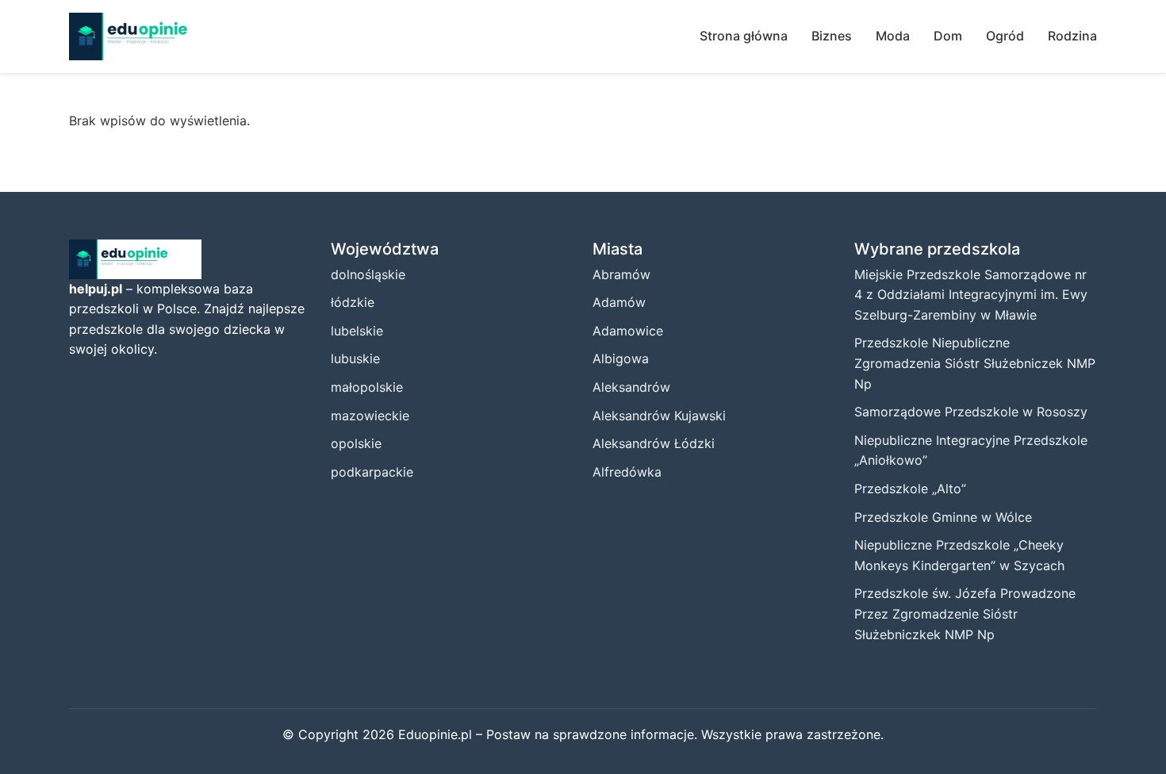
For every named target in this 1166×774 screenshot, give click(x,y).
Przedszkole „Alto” (910, 488)
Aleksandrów (631, 387)
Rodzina (1072, 36)
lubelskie (357, 331)
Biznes (831, 36)
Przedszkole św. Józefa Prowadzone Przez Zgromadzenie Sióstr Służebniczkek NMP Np (965, 613)
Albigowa (621, 358)
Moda (893, 36)
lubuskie (355, 358)
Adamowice (628, 331)
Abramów (621, 274)
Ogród (1005, 36)
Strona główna (744, 36)
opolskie (356, 443)
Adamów (619, 302)
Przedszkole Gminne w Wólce (943, 517)
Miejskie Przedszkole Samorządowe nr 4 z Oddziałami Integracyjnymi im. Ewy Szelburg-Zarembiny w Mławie (970, 294)
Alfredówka (627, 472)
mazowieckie (370, 415)
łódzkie (352, 302)
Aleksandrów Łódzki (654, 443)
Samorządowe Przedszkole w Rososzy (970, 412)
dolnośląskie (368, 274)
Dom (948, 36)
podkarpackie (372, 472)
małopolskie (367, 387)
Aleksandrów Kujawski (659, 415)
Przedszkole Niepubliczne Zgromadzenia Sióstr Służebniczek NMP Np (974, 363)
